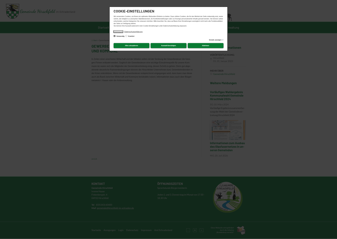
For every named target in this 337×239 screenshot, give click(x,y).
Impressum (118, 32)
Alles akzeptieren (131, 46)
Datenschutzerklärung (133, 32)
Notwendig (120, 36)
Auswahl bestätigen (168, 46)
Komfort (131, 36)
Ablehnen (205, 46)
